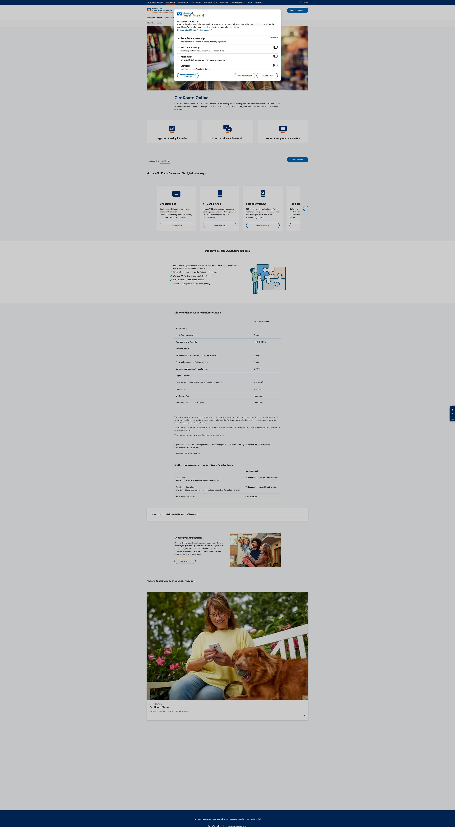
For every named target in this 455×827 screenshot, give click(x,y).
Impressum (205, 30)
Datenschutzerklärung (186, 30)
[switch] (275, 47)
